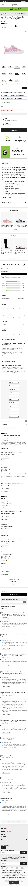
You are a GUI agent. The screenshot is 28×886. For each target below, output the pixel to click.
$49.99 (2, 228)
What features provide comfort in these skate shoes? (13, 95)
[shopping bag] (25, 4)
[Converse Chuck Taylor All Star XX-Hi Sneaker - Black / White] (7, 244)
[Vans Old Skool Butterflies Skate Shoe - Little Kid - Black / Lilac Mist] (20, 218)
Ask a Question (14, 594)
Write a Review (14, 274)
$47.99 (15, 229)
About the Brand (6, 202)
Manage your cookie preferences (13, 872)
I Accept (14, 882)
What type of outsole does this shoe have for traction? (14, 92)
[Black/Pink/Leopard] (4, 72)
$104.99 (2, 253)
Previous (2, 222)
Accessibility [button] (23, 1)
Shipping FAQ (7, 141)
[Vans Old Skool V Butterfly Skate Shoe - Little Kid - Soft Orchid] (7, 218)
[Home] (14, 4)
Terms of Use (19, 856)
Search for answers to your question (10, 599)
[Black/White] (11, 65)
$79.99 (15, 255)
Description (5, 163)
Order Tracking (5, 1)
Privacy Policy (7, 875)
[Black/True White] (4, 65)
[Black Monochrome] (17, 72)
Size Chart (6, 106)
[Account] (21, 4)
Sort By (2, 608)
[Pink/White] (17, 65)
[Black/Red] (24, 65)
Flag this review (4, 459)
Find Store (23, 863)
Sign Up (3, 847)
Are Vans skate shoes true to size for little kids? (12, 98)
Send (24, 88)
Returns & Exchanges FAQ (20, 141)
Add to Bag (14, 130)
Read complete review (6, 355)
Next (26, 222)
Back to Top (14, 581)
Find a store (4, 860)
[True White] (17, 79)
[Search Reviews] (26, 421)
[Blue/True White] (11, 72)
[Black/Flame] (4, 79)
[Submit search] (24, 602)
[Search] (7, 4)
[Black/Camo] (24, 72)
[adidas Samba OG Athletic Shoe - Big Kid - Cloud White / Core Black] (20, 244)
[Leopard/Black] (11, 79)
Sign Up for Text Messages (7, 850)
